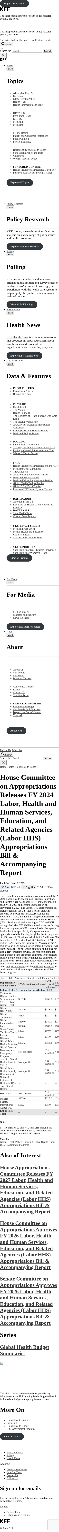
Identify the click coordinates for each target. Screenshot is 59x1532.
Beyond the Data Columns (27, 712)
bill (54, 901)
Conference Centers (32, 40)
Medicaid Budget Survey (26, 433)
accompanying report (33, 904)
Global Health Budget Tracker (28, 483)
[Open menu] (1, 48)
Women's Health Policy (25, 158)
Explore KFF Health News (24, 355)
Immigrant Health (22, 115)
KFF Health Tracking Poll (26, 444)
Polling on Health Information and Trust (33, 450)
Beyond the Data (22, 394)
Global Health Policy (24, 99)
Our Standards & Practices (26, 709)
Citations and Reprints (24, 614)
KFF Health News (17, 337)
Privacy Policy (14, 1512)
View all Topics (12, 1436)
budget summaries (15, 966)
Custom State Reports (24, 516)
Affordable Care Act (23, 93)
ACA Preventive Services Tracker (30, 474)
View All (17, 715)
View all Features (19, 557)
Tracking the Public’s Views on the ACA (34, 447)
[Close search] (3, 55)
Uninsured (18, 155)
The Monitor (19, 410)
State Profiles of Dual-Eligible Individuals (34, 550)
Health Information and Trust (28, 104)
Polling (10, 251)
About (10, 631)
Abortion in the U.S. (23, 501)
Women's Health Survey (25, 453)
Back (10, 69)
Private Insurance (22, 141)
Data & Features (15, 360)
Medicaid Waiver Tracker (26, 477)
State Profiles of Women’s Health (30, 552)
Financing (27, 1142)
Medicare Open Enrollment (27, 468)
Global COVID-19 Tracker (27, 486)
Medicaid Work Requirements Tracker (33, 480)
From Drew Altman (23, 391)
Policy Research (15, 203)
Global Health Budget (44, 1142)
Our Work (18, 675)
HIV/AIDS (19, 113)
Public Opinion (21, 138)
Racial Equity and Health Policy (29, 149)
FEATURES (20, 404)
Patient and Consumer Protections (30, 135)
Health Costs (19, 101)
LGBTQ (17, 118)
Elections (18, 96)
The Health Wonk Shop (25, 421)
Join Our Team (21, 695)
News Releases (21, 617)
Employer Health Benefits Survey (30, 430)
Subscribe (5, 40)
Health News (13, 309)
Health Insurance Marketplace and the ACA (36, 465)
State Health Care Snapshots (27, 537)
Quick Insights (20, 407)
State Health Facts (22, 513)
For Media (12, 579)
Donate (47, 40)
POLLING (19, 441)
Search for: (6, 50)
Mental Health (20, 132)
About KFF (16, 730)
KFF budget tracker (43, 966)
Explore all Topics (19, 182)
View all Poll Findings (21, 304)
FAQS (16, 462)
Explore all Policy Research (24, 246)
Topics (10, 65)
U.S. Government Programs (14, 1144)
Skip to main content (14, 3)
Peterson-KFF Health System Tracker (32, 172)
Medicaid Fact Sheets (24, 528)
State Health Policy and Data (28, 152)
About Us (18, 669)
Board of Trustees (22, 678)
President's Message (23, 706)
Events (16, 689)
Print (6, 887)
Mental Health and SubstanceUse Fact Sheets (28, 533)
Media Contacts (21, 611)
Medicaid (18, 121)
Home (3, 766)
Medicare (18, 124)
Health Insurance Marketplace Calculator (34, 169)
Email (17, 887)
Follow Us (16, 40)
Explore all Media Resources (25, 626)
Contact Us (19, 692)
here (2, 963)
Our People (19, 672)
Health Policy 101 (22, 413)
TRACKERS (20, 471)
